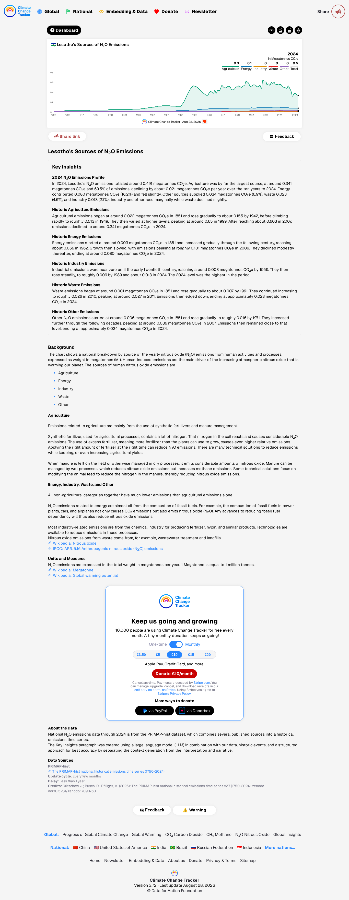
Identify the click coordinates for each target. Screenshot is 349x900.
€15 (191, 655)
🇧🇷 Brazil (178, 847)
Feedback (284, 136)
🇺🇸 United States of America (120, 847)
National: (59, 847)
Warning (197, 810)
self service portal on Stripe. (155, 690)
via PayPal (157, 710)
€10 (174, 655)
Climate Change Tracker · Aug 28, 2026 (174, 122)
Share (323, 11)
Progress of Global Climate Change (95, 834)
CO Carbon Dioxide (184, 834)
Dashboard (67, 30)
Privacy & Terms (221, 860)
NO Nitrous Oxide (252, 834)
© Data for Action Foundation (174, 890)
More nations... (280, 847)
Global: (51, 834)
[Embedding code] (271, 30)
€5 (158, 655)
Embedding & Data (127, 11)
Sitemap (248, 860)
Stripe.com (202, 682)
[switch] (176, 644)
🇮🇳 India (158, 847)
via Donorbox (199, 710)
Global (51, 11)
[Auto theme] (298, 30)
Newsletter (204, 11)
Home (94, 860)
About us (176, 860)
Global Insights (287, 834)
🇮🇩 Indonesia (249, 847)
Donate (169, 11)
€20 (208, 655)
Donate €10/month (175, 673)
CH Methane (218, 834)
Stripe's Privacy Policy (174, 693)
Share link (70, 136)
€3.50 (141, 655)
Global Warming (146, 834)
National (82, 11)
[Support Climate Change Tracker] (204, 122)
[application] (174, 87)
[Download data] (289, 30)
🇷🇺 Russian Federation (212, 847)
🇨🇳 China (81, 847)
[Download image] (280, 30)
